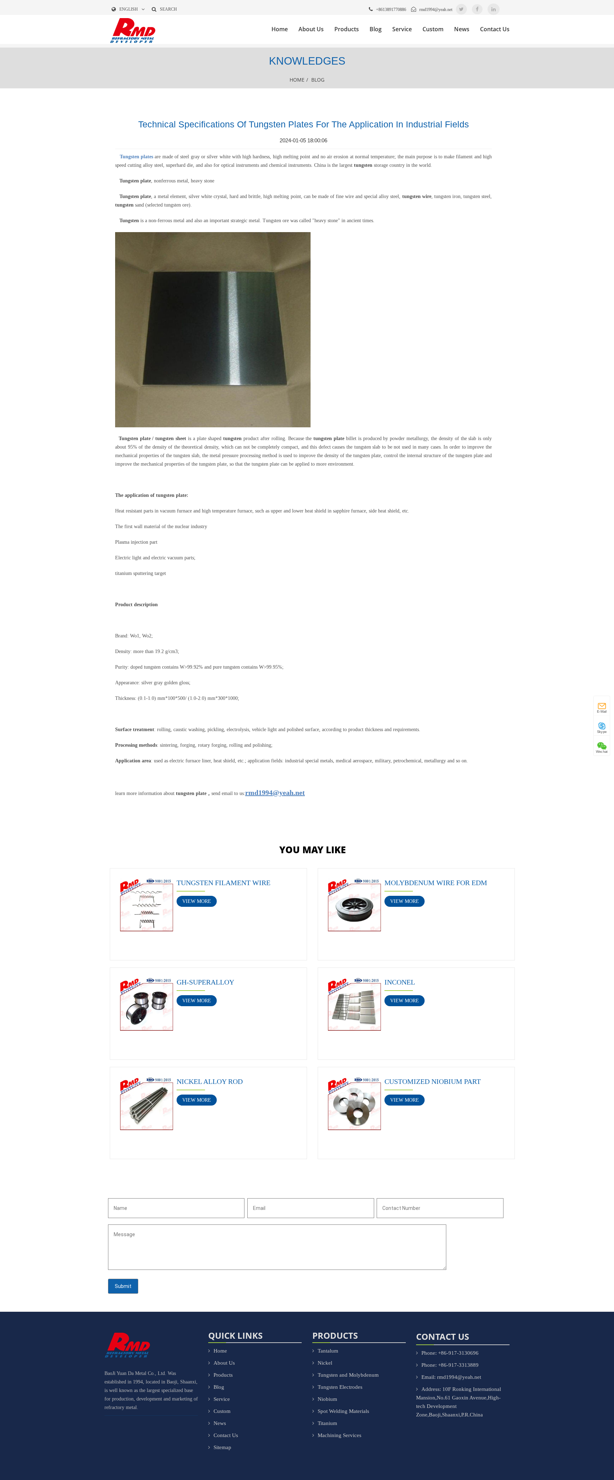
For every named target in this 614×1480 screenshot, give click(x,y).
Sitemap (222, 1447)
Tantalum (328, 1351)
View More (196, 901)
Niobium (327, 1399)
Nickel (325, 1363)
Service (402, 29)
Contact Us (495, 29)
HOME (297, 79)
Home (279, 29)
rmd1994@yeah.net (435, 9)
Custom (432, 29)
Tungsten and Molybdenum (348, 1375)
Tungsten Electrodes (340, 1387)
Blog (376, 29)
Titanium (327, 1423)
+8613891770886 (391, 9)
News (461, 29)
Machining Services (339, 1435)
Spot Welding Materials (343, 1411)
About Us (311, 29)
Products (346, 29)
